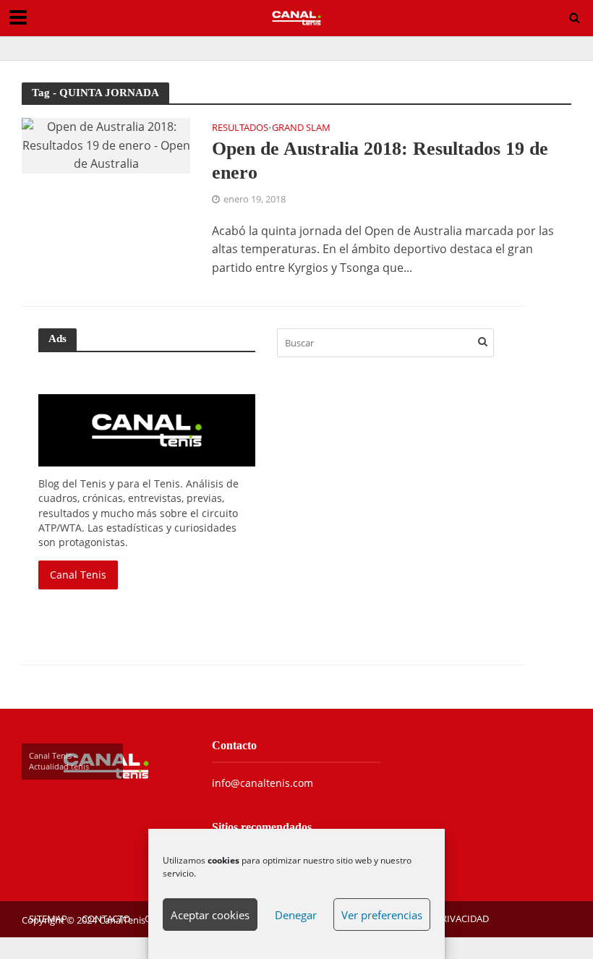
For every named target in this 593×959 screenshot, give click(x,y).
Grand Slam (301, 128)
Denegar (296, 915)
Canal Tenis (78, 574)
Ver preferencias (381, 915)
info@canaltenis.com (262, 783)
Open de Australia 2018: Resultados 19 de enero (380, 161)
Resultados (240, 128)
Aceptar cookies (210, 915)
